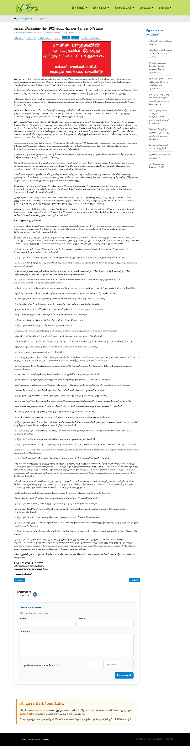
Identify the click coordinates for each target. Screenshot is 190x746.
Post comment (124, 675)
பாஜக (57, 38)
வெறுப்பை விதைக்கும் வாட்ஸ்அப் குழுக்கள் (158, 147)
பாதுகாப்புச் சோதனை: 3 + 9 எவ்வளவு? (40, 665)
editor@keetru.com (29, 714)
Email (81, 618)
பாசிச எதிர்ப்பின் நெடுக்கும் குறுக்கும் (161, 42)
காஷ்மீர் (65, 38)
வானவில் (164, 7)
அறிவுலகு (145, 7)
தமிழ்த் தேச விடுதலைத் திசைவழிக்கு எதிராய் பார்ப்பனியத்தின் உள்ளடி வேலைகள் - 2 (159, 99)
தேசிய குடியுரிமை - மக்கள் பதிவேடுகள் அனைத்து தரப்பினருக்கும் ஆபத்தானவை (160, 83)
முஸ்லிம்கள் (31, 38)
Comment (26, 631)
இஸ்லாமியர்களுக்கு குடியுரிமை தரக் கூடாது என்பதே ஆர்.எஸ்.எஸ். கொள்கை (159, 134)
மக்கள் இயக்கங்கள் (24, 32)
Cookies (45, 739)
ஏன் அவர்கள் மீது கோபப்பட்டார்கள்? (156, 165)
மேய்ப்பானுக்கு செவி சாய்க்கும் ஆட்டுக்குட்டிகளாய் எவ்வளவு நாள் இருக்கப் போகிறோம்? (159, 117)
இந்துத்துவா (19, 38)
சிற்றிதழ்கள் (100, 7)
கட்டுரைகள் (47, 32)
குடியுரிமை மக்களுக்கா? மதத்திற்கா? (159, 156)
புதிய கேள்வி (112, 664)
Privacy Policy (34, 739)
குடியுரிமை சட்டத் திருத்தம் (90, 38)
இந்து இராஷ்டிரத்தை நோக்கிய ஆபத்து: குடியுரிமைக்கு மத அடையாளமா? (158, 67)
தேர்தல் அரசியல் (45, 38)
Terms (23, 739)
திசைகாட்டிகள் (123, 7)
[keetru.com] (27, 7)
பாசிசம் (75, 38)
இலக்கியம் (78, 7)
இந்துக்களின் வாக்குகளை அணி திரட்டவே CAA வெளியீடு (160, 53)
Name (24, 618)
